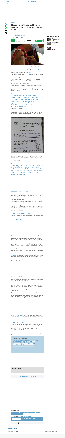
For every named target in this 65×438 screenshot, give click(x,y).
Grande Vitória (28, 74)
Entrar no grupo (38, 40)
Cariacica (14, 255)
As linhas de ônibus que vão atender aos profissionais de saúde (24, 345)
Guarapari (23, 276)
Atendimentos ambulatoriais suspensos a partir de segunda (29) (24, 343)
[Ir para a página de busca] (8, 1)
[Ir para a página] (32, 1)
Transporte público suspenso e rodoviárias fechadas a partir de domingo (25, 340)
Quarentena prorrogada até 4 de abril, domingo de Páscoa (23, 342)
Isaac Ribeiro (17, 34)
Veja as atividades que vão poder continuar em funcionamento (23, 344)
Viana (18, 315)
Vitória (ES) (38, 412)
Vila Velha (39, 156)
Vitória (21, 282)
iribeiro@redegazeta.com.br (21, 35)
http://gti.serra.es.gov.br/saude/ (18, 219)
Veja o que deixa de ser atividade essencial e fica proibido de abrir (24, 341)
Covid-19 (38, 69)
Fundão (21, 315)
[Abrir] (7, 1)
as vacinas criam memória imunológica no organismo (25, 202)
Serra (17, 88)
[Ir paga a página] (6, 23)
